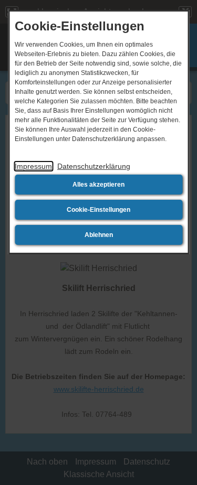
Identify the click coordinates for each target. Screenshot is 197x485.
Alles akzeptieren (98, 184)
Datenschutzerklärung (93, 166)
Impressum (33, 166)
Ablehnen (99, 235)
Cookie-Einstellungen (98, 209)
